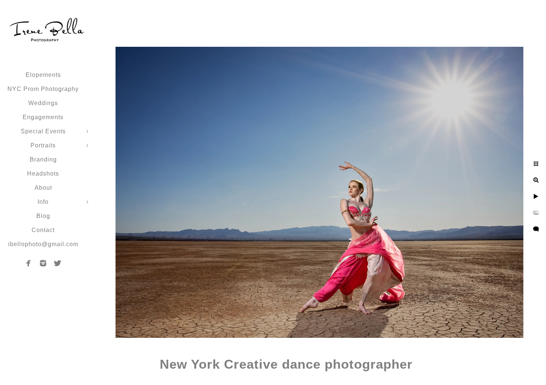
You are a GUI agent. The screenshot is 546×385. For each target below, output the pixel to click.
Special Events (43, 131)
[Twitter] (57, 263)
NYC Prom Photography (43, 89)
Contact (43, 230)
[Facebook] (28, 263)
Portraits (43, 145)
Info (43, 202)
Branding (43, 159)
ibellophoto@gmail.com (43, 244)
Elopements (43, 75)
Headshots (43, 173)
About (43, 188)
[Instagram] (43, 263)
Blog (43, 216)
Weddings (43, 103)
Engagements (43, 117)
